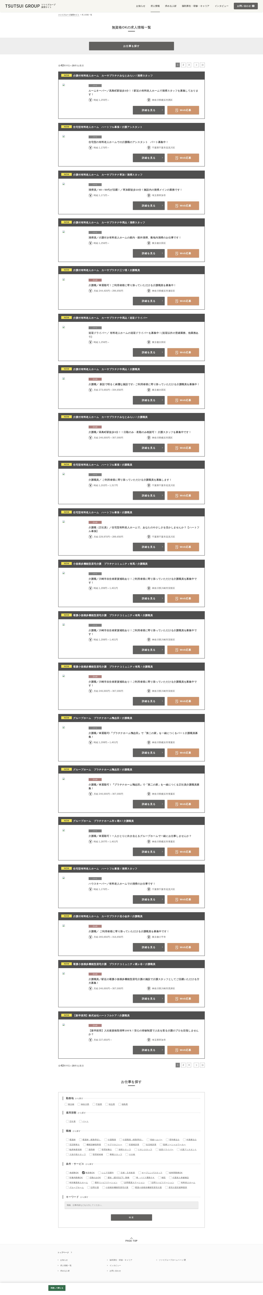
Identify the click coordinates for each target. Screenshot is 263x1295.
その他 (132, 1154)
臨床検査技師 (75, 1149)
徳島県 (125, 1104)
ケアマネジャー (115, 1144)
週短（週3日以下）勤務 (118, 1177)
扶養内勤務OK (76, 1177)
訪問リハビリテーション (162, 1182)
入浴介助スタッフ (77, 1154)
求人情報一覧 (66, 1265)
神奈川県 (85, 1104)
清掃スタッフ (125, 1149)
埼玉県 (112, 1104)
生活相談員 (151, 1144)
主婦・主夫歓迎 (128, 1173)
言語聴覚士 (74, 1144)
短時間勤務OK (175, 1173)
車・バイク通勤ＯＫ (145, 1177)
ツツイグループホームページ (171, 1260)
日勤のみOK (95, 1177)
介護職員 (112, 1140)
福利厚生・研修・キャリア (121, 1260)
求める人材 (65, 1271)
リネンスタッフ (145, 1149)
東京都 (71, 1104)
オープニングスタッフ (152, 1173)
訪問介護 (95, 1187)
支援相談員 (134, 1144)
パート (85, 1121)
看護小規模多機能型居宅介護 (148, 1187)
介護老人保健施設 (180, 1177)
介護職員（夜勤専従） (133, 1140)
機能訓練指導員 (94, 1144)
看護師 (72, 1140)
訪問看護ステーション (134, 1182)
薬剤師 (92, 1149)
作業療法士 (191, 1140)
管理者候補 (98, 1154)
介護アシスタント (188, 1149)
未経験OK (74, 1173)
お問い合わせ (115, 1271)
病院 (163, 1177)
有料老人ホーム (188, 1182)
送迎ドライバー (166, 1149)
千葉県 (99, 1104)
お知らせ (64, 1260)
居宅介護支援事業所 (178, 1187)
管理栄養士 (107, 1149)
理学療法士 (174, 1140)
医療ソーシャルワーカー (174, 1144)
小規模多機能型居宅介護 (117, 1187)
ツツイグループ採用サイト (68, 15)
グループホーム (76, 1187)
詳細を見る (149, 110)
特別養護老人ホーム (78, 1182)
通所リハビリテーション (106, 1182)
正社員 (72, 1121)
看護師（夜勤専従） (91, 1140)
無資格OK (90, 1173)
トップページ (63, 1252)
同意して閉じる (57, 1288)
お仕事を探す (131, 46)
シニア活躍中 (108, 1173)
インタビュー (115, 1265)
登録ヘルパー (156, 1140)
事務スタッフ (116, 1154)
